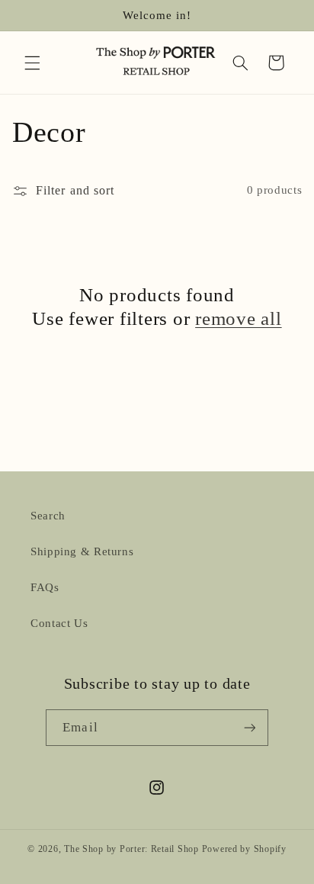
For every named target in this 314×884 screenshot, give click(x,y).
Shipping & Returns (81, 551)
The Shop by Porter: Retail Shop (131, 848)
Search (48, 516)
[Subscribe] (249, 727)
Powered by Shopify (244, 848)
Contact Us (59, 623)
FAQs (44, 587)
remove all (238, 318)
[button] (32, 62)
